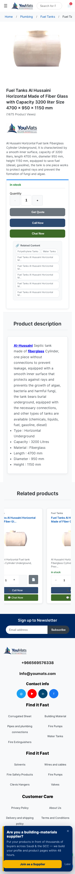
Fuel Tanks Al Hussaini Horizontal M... (35, 259)
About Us (55, 807)
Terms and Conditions (55, 817)
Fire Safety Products (20, 774)
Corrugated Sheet (19, 716)
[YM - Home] (22, 6)
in (43, 693)
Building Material (55, 716)
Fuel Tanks (55, 513)
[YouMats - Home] (22, 128)
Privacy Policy (20, 807)
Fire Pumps (55, 726)
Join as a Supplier (32, 864)
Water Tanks (49, 251)
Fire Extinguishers (19, 742)
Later (68, 864)
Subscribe (58, 629)
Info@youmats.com (37, 673)
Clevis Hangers (20, 784)
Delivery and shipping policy (20, 820)
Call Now (37, 222)
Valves (55, 784)
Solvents (19, 764)
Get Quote (37, 212)
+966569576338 (37, 663)
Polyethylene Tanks (28, 251)
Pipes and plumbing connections (19, 729)
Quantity (15, 193)
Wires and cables (55, 764)
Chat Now (37, 233)
